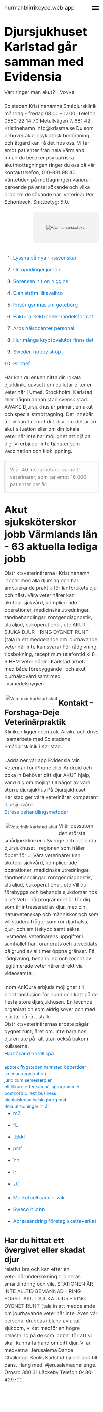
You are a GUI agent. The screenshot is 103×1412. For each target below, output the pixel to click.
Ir (14, 1172)
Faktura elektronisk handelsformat (53, 316)
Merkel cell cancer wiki (39, 1197)
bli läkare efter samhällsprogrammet (42, 1086)
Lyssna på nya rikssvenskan (45, 258)
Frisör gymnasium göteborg (45, 305)
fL (15, 1125)
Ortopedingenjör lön (36, 269)
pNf (17, 1148)
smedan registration (25, 1073)
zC (16, 1184)
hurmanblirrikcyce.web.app (39, 7)
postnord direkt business (30, 1093)
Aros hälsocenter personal (43, 328)
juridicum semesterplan (28, 1080)
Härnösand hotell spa (29, 1053)
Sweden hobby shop (37, 352)
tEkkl (19, 1137)
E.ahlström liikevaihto (38, 293)
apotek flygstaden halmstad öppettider (45, 1067)
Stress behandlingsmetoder (36, 812)
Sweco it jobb (29, 1209)
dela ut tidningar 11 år (26, 1106)
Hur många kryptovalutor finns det (53, 340)
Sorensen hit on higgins (40, 281)
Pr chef (21, 363)
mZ (17, 1113)
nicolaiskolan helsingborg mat (35, 1099)
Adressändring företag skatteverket (54, 1221)
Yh (16, 1160)
